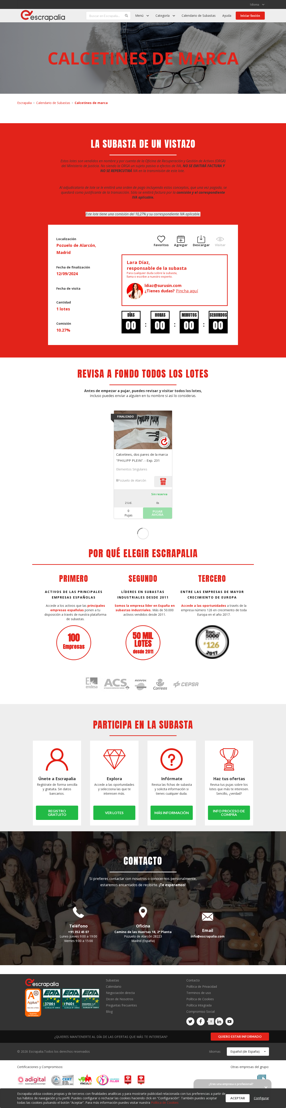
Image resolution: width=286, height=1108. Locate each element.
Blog (109, 1011)
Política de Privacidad (201, 986)
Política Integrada (199, 1005)
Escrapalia (24, 103)
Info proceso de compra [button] (229, 813)
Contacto (193, 980)
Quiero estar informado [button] (240, 1036)
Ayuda (226, 15)
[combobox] (248, 1051)
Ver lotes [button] (114, 813)
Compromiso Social (200, 1011)
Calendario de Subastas (199, 15)
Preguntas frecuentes (121, 1005)
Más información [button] (171, 813)
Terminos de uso (198, 993)
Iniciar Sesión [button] (250, 15)
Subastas (112, 980)
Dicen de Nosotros (119, 999)
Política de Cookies (200, 999)
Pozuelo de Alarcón (132, 480)
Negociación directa (120, 993)
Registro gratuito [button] (57, 813)
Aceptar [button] (237, 1098)
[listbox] (257, 4)
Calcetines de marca (91, 103)
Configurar (261, 1098)
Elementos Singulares (131, 469)
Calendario (113, 986)
